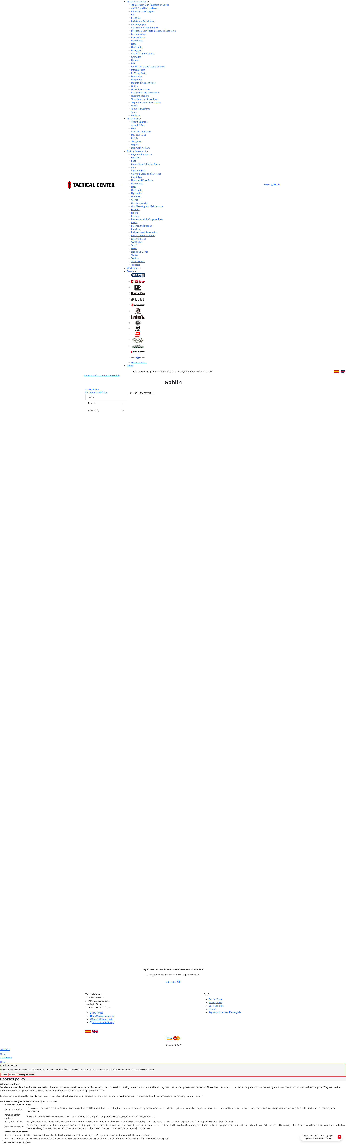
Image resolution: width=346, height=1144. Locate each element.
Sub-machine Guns (140, 147)
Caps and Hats (138, 170)
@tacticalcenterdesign (103, 1022)
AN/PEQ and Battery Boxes (144, 8)
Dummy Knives (138, 34)
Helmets (135, 60)
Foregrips (136, 50)
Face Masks (137, 40)
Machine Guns (138, 134)
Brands (130, 271)
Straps (134, 255)
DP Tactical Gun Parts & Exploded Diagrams (153, 30)
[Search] (274, 184)
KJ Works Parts (138, 73)
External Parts (138, 37)
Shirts (134, 248)
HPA (133, 63)
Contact (213, 1009)
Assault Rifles (138, 125)
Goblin (116, 375)
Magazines (136, 79)
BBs (133, 14)
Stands (134, 105)
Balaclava (136, 157)
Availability (93, 410)
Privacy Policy (215, 1002)
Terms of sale (215, 999)
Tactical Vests (138, 261)
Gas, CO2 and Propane (142, 53)
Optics (134, 86)
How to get (97, 1012)
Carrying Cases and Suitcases (146, 173)
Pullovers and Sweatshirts (144, 232)
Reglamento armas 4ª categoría (225, 1012)
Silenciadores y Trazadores (144, 99)
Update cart (6, 1057)
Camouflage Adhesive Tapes (145, 164)
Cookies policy (216, 1005)
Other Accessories (140, 89)
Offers (130, 365)
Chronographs (138, 24)
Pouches (135, 229)
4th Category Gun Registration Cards (150, 4)
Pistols (134, 138)
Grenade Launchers (141, 131)
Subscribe (171, 981)
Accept (4, 1074)
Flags (133, 43)
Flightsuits (136, 193)
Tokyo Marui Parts (140, 108)
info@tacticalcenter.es (103, 1015)
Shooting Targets (140, 95)
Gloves (134, 199)
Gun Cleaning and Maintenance (147, 206)
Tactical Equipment (136, 151)
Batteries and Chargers (143, 11)
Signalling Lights (139, 251)
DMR (133, 128)
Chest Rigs (136, 177)
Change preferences (26, 1074)
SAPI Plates (136, 242)
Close (3, 1054)
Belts (133, 160)
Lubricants (136, 76)
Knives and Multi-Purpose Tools (147, 219)
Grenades (136, 56)
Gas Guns (108, 375)
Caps (133, 167)
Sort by (133, 392)
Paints (134, 222)
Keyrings (135, 216)
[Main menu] (121, 184)
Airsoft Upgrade (139, 121)
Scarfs (134, 245)
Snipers (135, 144)
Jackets (134, 212)
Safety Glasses (138, 238)
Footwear (136, 196)
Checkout (5, 1049)
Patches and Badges (141, 225)
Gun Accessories (139, 203)
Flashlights (136, 47)
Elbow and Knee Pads (142, 180)
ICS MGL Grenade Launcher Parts (148, 66)
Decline (12, 1074)
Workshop (132, 268)
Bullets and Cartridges (142, 21)
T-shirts (135, 258)
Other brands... (139, 362)
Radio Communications (143, 235)
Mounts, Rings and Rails (143, 82)
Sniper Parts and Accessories (146, 102)
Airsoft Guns (133, 118)
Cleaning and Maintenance (144, 27)
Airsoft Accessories (136, 1)
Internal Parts (138, 69)
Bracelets (136, 17)
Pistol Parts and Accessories (145, 92)
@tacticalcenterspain (102, 1019)
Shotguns (136, 141)
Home (87, 375)
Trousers (135, 264)
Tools (134, 112)
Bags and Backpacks (141, 154)
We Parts (135, 115)
